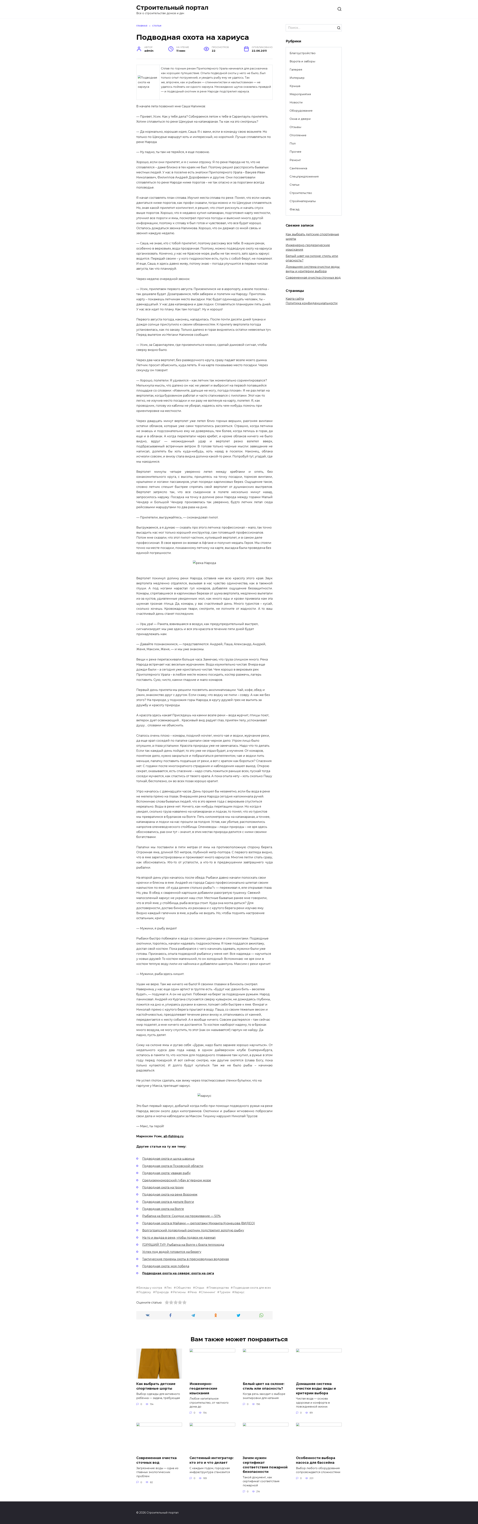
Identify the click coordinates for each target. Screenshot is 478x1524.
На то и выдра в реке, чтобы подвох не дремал (179, 1237)
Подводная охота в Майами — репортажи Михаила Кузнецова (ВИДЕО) (198, 1223)
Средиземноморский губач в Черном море (176, 1180)
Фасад (294, 209)
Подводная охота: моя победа (165, 1266)
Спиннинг (208, 1292)
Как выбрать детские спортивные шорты (156, 1386)
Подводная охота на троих (163, 1187)
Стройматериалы (303, 201)
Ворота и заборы (302, 61)
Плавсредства (219, 1287)
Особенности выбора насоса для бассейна (315, 1460)
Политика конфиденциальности (312, 303)
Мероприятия (300, 94)
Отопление (298, 135)
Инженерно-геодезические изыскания (203, 1388)
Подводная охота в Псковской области (172, 1166)
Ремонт (295, 160)
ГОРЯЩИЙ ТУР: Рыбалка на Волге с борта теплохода (183, 1244)
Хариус (239, 1292)
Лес (169, 1287)
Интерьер (297, 78)
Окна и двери (300, 119)
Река (193, 1292)
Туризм (225, 1292)
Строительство (301, 193)
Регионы (179, 1292)
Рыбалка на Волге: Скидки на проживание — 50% (181, 1216)
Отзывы (295, 127)
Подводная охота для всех (252, 1287)
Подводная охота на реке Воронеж (169, 1194)
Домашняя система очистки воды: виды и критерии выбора (316, 1388)
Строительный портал (172, 7)
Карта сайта (295, 298)
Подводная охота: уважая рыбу (166, 1173)
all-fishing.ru (173, 1136)
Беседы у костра (150, 1287)
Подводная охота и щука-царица (168, 1158)
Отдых (199, 1287)
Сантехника (298, 168)
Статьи (294, 184)
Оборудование (301, 110)
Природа (162, 1292)
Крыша (295, 86)
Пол (293, 143)
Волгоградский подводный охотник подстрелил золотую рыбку (193, 1230)
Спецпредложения (304, 176)
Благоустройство (303, 53)
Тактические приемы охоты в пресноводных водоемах (185, 1259)
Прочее (295, 151)
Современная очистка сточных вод (313, 277)
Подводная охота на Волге (163, 1209)
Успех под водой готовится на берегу (171, 1252)
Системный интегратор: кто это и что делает (212, 1460)
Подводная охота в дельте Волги (168, 1202)
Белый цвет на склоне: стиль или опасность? (263, 1386)
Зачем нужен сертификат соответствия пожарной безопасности (265, 1465)
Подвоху (144, 1292)
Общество (183, 1287)
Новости (296, 102)
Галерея (296, 69)
